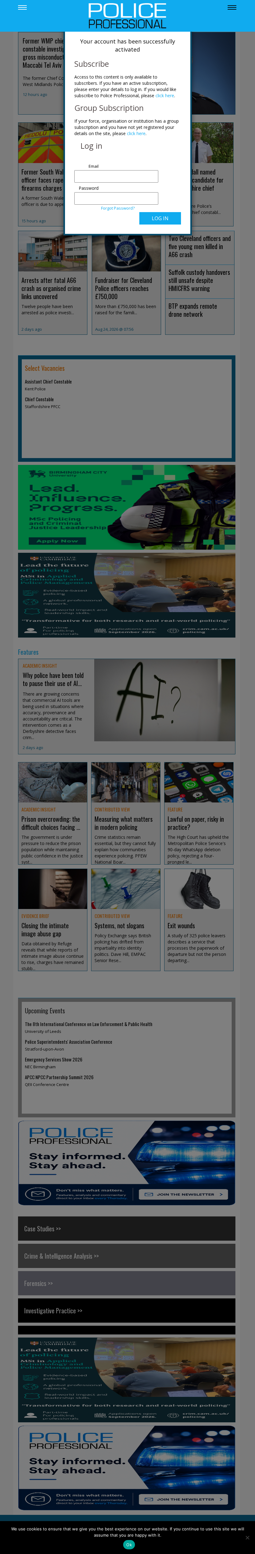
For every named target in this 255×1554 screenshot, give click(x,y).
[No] (247, 1537)
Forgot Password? (118, 208)
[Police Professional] (127, 15)
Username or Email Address (87, 163)
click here (164, 95)
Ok (129, 1544)
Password (89, 188)
